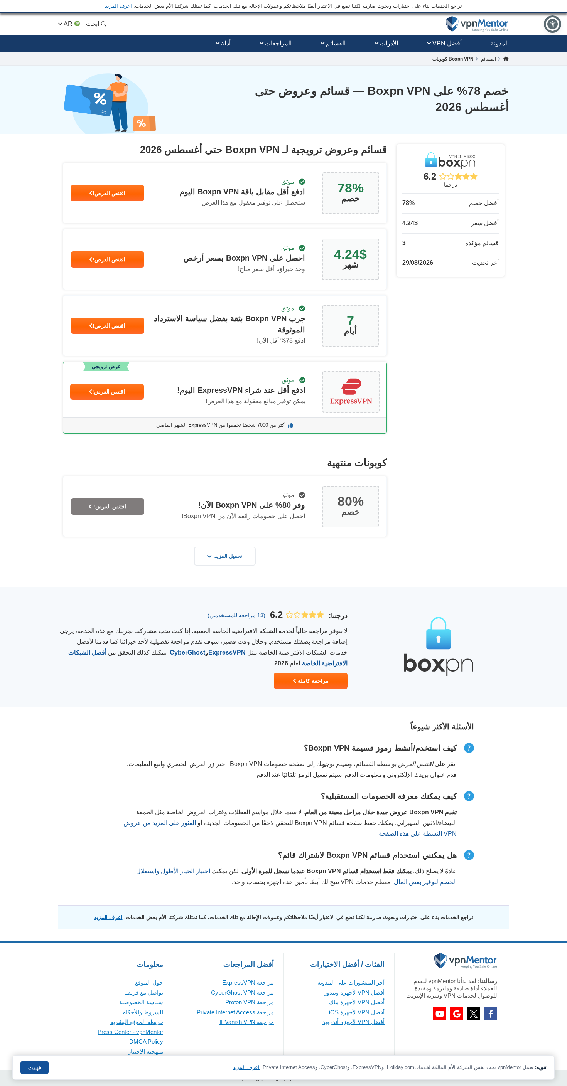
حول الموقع (149, 982)
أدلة (226, 43)
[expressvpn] (224, 397)
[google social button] (456, 1013)
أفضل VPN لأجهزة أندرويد (353, 1022)
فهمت (34, 1068)
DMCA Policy (146, 1041)
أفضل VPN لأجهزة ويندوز (354, 992)
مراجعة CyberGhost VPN (242, 992)
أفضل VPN (447, 43)
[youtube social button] (439, 1013)
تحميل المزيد (228, 556)
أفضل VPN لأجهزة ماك (357, 1002)
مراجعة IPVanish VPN (246, 1022)
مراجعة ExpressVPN (248, 982)
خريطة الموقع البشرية (136, 1022)
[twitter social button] (473, 1013)
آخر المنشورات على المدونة (351, 982)
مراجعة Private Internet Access (235, 1012)
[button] (552, 24)
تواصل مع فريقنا (143, 992)
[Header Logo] (477, 24)
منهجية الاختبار (145, 1051)
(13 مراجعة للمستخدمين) (236, 615)
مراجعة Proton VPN (249, 1002)
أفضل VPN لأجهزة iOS (357, 1012)
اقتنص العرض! (109, 193)
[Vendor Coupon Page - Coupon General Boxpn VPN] (224, 193)
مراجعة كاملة (312, 681)
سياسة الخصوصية (141, 1002)
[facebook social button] (490, 1013)
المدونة (500, 43)
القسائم (336, 43)
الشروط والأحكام (142, 1012)
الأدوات (389, 43)
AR (68, 23)
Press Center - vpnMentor (130, 1032)
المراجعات (278, 43)
